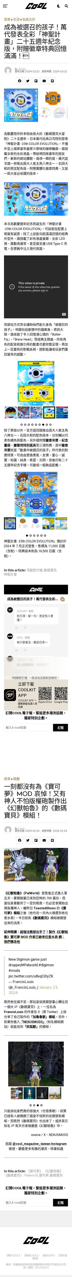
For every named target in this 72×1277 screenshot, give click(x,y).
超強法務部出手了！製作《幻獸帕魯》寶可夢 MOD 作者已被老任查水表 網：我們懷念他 (36, 937)
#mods (14, 970)
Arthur (22, 69)
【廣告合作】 (47, 1255)
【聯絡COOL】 (30, 1255)
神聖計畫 (10, 574)
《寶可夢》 (35, 1171)
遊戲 (16, 779)
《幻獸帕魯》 (53, 1171)
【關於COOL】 (12, 1255)
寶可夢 (44, 1175)
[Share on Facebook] (19, 81)
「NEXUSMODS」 (33, 1022)
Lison (22, 828)
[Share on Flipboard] (36, 81)
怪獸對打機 (35, 570)
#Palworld (30, 965)
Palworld (31, 1175)
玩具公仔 (28, 19)
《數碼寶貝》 (13, 1175)
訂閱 (61, 727)
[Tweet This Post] (27, 81)
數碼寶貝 (50, 570)
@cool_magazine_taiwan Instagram (40, 1144)
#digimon (46, 965)
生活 (16, 19)
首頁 (7, 19)
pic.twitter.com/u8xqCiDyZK (31, 976)
